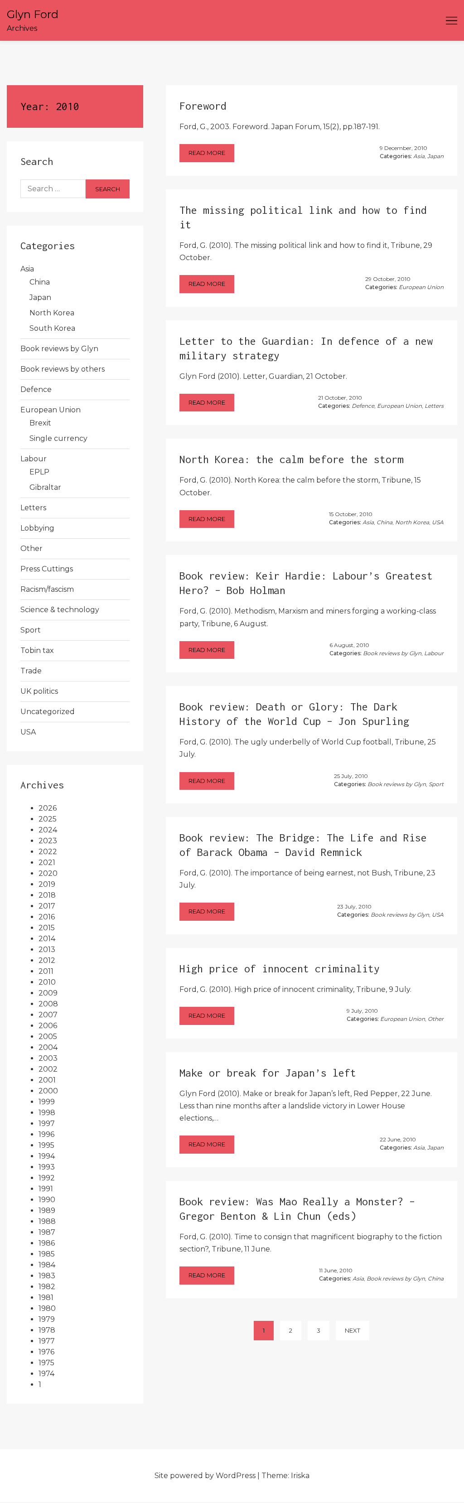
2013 (47, 949)
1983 (47, 1275)
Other (31, 548)
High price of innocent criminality (279, 968)
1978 (47, 1330)
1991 (46, 1188)
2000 (48, 1091)
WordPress (236, 1475)
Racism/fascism (47, 589)
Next (352, 1330)
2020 (48, 873)
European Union (50, 410)
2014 (47, 938)
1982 (47, 1286)
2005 (48, 1036)
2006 (48, 1025)
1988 (47, 1221)
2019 (47, 884)
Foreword (203, 106)
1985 (47, 1254)
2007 (48, 1014)
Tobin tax (37, 650)
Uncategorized (47, 711)
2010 (47, 982)
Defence (36, 389)
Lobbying (37, 528)
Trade (31, 671)
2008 (48, 1004)
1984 (47, 1265)
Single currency (58, 438)
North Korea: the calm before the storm (291, 459)
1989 (47, 1210)
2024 (48, 830)
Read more (206, 152)
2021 (47, 862)
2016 (47, 917)
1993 (47, 1167)
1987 (47, 1232)
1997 (47, 1123)
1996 (46, 1134)
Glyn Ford (32, 14)
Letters (33, 507)
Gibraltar (45, 487)
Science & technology (59, 609)
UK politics (39, 691)
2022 (48, 851)
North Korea (51, 313)
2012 (47, 960)
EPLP (39, 472)
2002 (48, 1069)
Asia (27, 269)
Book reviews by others (62, 369)
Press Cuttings (46, 569)
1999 (47, 1101)
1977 (47, 1341)
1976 (46, 1352)
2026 (48, 808)
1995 (46, 1145)
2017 (47, 906)
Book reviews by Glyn (59, 348)
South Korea (52, 328)
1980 (47, 1308)
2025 (48, 819)
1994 (47, 1156)
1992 (47, 1178)
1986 (47, 1243)
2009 (48, 993)
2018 (47, 895)
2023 (48, 840)
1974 (46, 1373)
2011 (46, 971)
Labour (33, 458)
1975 (46, 1362)
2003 (48, 1058)
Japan (40, 297)
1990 (47, 1199)
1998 (47, 1112)
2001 (47, 1080)
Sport (30, 630)
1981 (46, 1297)
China (39, 282)
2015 (47, 927)
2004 (48, 1047)
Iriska (300, 1475)
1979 (47, 1319)
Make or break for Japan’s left (267, 1073)
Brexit (40, 423)
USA (28, 732)
